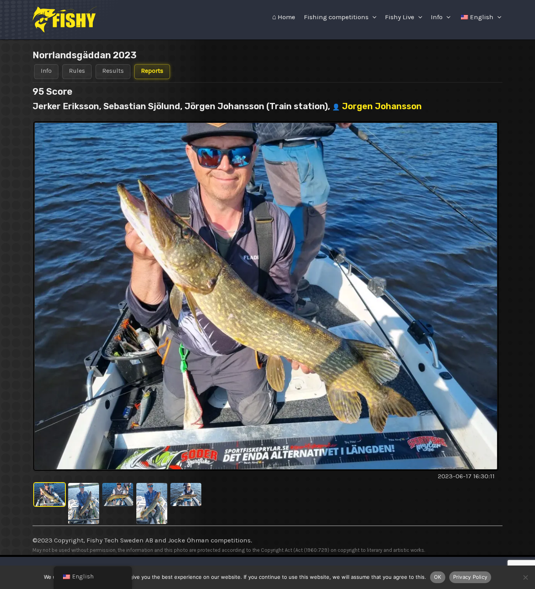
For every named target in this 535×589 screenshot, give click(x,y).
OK (437, 577)
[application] (372, 17)
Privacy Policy (470, 577)
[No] (525, 577)
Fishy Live (399, 17)
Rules (77, 70)
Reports (152, 70)
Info (437, 17)
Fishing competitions (336, 17)
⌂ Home (283, 17)
